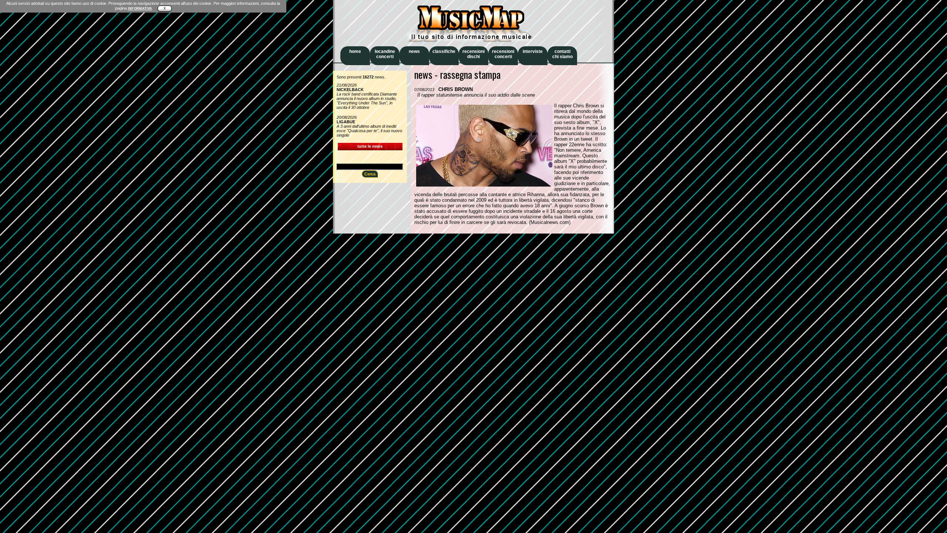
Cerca (370, 174)
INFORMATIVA (140, 8)
